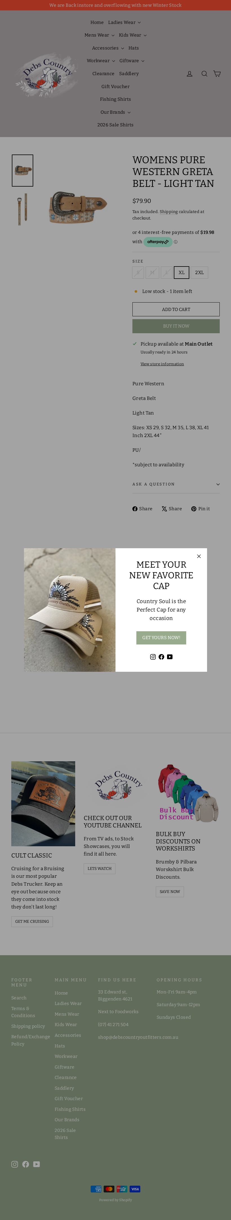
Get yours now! (161, 637)
